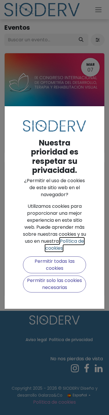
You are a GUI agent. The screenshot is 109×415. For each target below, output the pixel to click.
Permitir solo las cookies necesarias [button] (54, 284)
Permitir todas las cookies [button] (55, 265)
